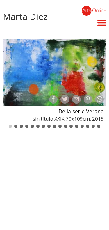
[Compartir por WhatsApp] (99, 99)
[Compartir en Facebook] (53, 99)
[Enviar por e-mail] (76, 99)
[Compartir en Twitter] (64, 99)
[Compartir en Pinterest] (88, 99)
